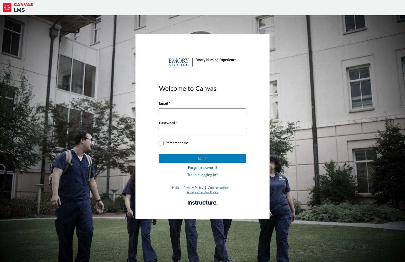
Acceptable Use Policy (202, 192)
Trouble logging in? (202, 175)
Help (175, 188)
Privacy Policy (193, 188)
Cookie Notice (218, 188)
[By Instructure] (203, 202)
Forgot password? (202, 168)
